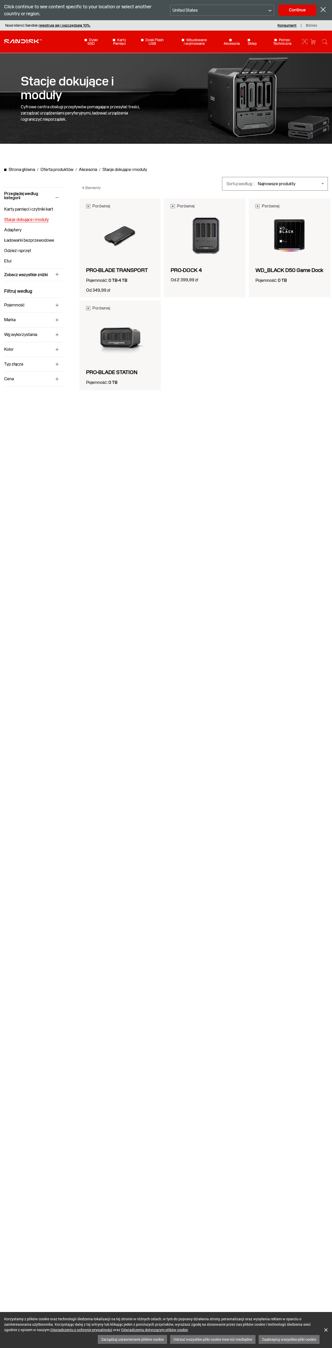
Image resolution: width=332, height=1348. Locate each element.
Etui (7, 261)
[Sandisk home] (23, 41)
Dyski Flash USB (155, 42)
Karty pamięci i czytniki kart (28, 209)
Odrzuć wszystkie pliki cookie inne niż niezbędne (213, 1339)
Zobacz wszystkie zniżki (26, 275)
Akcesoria (232, 43)
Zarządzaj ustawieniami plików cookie (132, 1339)
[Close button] (323, 10)
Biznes (311, 25)
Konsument (287, 25)
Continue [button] (297, 10)
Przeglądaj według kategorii (21, 196)
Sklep (252, 43)
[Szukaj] (325, 42)
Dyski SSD (92, 42)
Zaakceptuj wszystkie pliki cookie (289, 1339)
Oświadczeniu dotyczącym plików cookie (154, 1329)
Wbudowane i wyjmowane (195, 42)
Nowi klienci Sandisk (48, 25)
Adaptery (13, 230)
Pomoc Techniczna (282, 42)
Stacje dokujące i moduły (26, 219)
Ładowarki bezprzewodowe (29, 240)
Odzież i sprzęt (17, 250)
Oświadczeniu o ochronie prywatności (81, 1329)
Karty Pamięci (119, 42)
